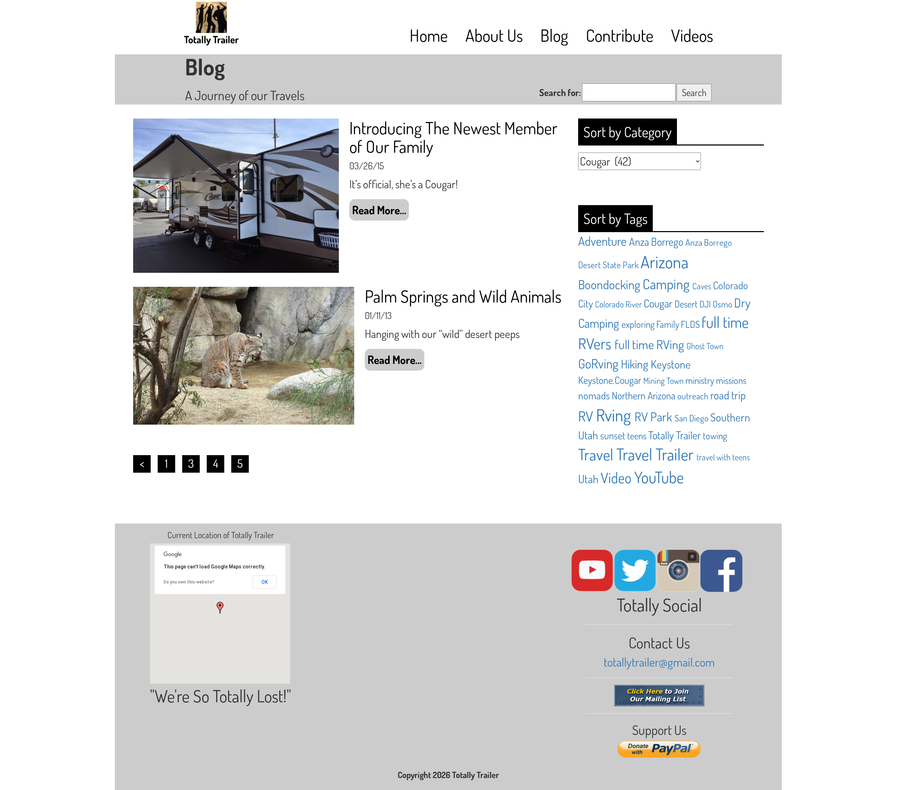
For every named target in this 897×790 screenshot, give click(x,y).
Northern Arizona (643, 395)
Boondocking (609, 284)
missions (731, 380)
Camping (666, 283)
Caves (701, 286)
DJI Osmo (715, 304)
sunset (612, 435)
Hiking (634, 364)
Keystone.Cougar (609, 380)
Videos (692, 35)
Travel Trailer (654, 454)
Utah (588, 479)
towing (715, 435)
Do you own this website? (189, 582)
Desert (686, 304)
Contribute (619, 35)
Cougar (658, 303)
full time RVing (649, 344)
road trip (728, 395)
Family (667, 324)
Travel (595, 454)
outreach (692, 395)
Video (616, 477)
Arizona (665, 261)
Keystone (671, 364)
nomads (594, 395)
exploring (638, 324)
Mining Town (663, 380)
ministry (699, 380)
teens (636, 435)
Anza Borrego (656, 241)
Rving (613, 414)
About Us (494, 35)
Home (429, 35)
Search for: (560, 92)
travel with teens (723, 457)
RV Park (653, 416)
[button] (220, 608)
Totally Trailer (674, 435)
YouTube (659, 477)
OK (264, 582)
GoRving (598, 363)
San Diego (691, 418)
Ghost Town (705, 345)
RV (585, 416)
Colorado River (618, 304)
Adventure (602, 241)
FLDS (690, 324)
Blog (554, 35)
